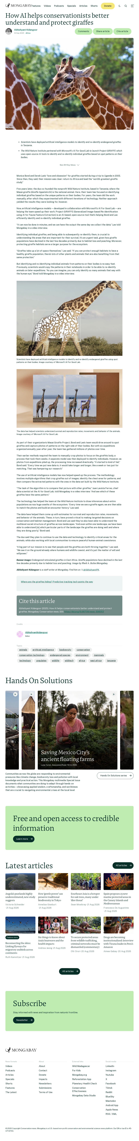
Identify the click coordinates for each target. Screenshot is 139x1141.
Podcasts (59, 6)
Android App (112, 1105)
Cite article (122, 31)
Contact (43, 1070)
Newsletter (22, 1020)
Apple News (112, 1109)
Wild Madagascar (81, 1066)
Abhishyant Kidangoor (25, 30)
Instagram (111, 1070)
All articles (121, 865)
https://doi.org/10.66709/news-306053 (84, 611)
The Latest (11, 1092)
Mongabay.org (79, 1075)
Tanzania (111, 660)
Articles (83, 6)
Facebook (111, 1083)
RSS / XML (111, 1114)
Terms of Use (45, 1092)
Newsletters (45, 1083)
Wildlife (55, 660)
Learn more (22, 839)
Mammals (99, 655)
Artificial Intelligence (43, 649)
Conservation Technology (32, 655)
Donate (107, 6)
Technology (25, 660)
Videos (47, 6)
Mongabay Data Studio (84, 1095)
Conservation (83, 649)
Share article (103, 31)
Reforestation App (81, 1079)
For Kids (76, 1070)
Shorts (94, 6)
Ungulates (41, 660)
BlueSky (110, 1096)
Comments (83, 31)
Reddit (109, 1092)
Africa (28, 33)
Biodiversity (65, 649)
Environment (82, 655)
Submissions (45, 1088)
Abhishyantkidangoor (36, 632)
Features (36, 6)
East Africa (96, 660)
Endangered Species (60, 655)
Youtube (110, 1075)
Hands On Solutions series (113, 775)
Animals (23, 649)
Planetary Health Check (84, 1083)
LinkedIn (110, 1066)
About (42, 1066)
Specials (71, 6)
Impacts (43, 1079)
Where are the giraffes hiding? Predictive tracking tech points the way (57, 581)
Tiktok (109, 1088)
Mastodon (111, 1101)
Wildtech (69, 660)
